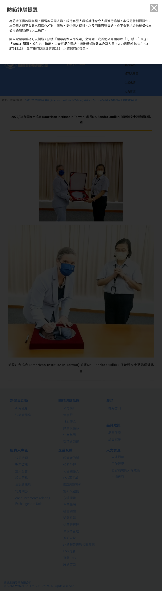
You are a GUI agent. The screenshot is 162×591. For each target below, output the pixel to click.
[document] (81, 295)
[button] (154, 8)
